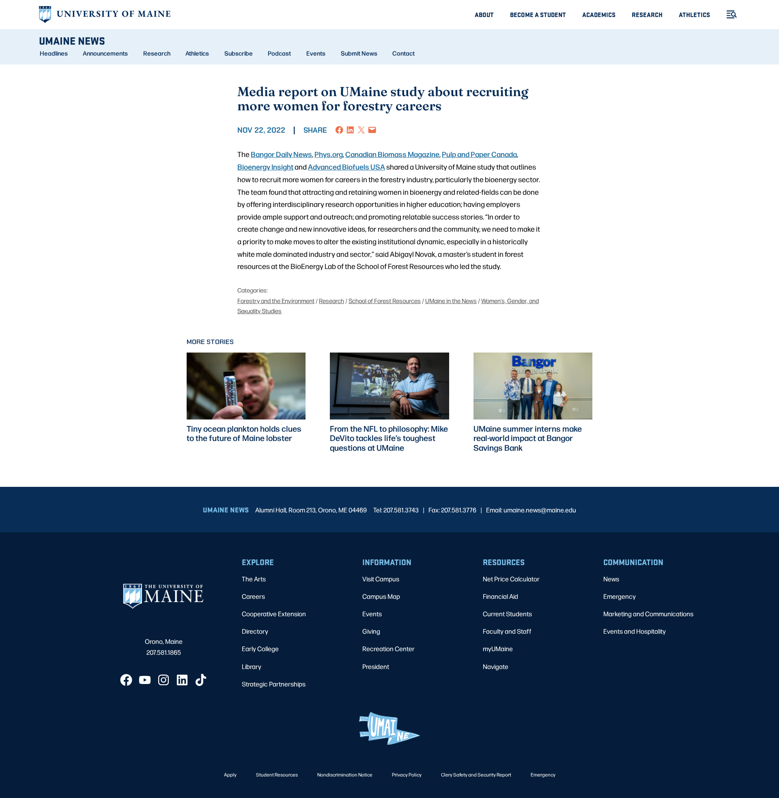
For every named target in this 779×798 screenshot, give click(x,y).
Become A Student (538, 14)
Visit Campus (380, 578)
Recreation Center (388, 648)
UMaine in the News (451, 300)
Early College (260, 648)
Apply (230, 774)
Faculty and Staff (507, 631)
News (611, 578)
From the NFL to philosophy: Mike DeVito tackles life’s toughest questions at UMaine (389, 438)
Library (251, 666)
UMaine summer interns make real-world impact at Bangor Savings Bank (527, 438)
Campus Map (381, 596)
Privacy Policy (407, 774)
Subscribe (238, 53)
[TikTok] (201, 680)
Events (315, 53)
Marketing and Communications (648, 613)
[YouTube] (145, 680)
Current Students (507, 613)
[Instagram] (163, 680)
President (375, 666)
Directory (255, 631)
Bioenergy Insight (265, 166)
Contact (403, 53)
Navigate (495, 666)
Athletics (694, 14)
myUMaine (498, 648)
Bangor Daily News (281, 154)
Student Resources (277, 774)
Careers (253, 596)
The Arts (254, 578)
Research (647, 14)
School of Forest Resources (385, 300)
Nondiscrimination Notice (344, 774)
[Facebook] (126, 680)
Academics (598, 14)
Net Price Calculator (511, 578)
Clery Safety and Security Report (476, 774)
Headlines (54, 53)
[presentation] (246, 386)
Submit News (359, 53)
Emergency (619, 596)
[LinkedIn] (182, 680)
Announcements (105, 53)
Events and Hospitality (634, 631)
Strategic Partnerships (274, 684)
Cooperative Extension (274, 613)
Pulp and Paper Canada (479, 154)
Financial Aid (500, 596)
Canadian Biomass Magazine (392, 154)
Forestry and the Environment (275, 300)
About (484, 14)
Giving (371, 631)
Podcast (279, 53)
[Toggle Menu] (728, 14)
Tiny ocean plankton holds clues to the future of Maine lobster (244, 433)
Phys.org (328, 154)
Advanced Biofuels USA (346, 166)
